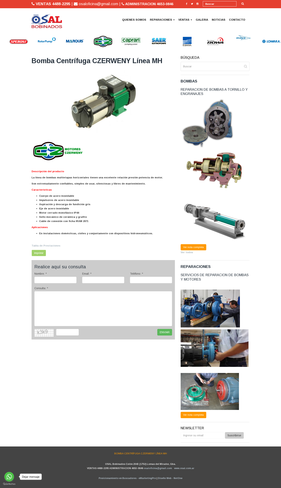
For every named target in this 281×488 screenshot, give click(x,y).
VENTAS (184, 19)
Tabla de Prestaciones (46, 245)
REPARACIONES (161, 19)
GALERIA (202, 19)
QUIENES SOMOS (134, 19)
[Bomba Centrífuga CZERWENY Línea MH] (47, 21)
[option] (9, 41)
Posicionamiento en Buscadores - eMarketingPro (127, 478)
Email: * (86, 273)
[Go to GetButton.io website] (9, 484)
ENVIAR (165, 332)
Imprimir (39, 253)
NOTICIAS (218, 19)
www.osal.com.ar (184, 468)
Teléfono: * (136, 273)
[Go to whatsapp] (9, 476)
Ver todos (187, 252)
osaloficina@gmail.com (158, 468)
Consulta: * (41, 288)
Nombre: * (40, 273)
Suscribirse (234, 435)
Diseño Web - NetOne (170, 478)
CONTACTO (237, 19)
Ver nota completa (193, 247)
